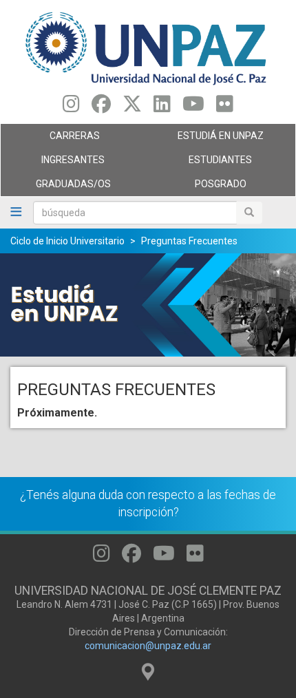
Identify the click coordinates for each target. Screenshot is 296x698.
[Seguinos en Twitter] (132, 107)
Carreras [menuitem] (50, 139)
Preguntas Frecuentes (189, 240)
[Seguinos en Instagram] (71, 107)
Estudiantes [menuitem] (200, 163)
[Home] (148, 47)
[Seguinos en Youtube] (193, 107)
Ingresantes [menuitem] (53, 163)
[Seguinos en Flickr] (224, 107)
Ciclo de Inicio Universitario (67, 240)
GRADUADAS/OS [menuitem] (56, 187)
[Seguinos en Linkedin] (162, 107)
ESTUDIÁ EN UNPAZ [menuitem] (206, 139)
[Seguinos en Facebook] (101, 107)
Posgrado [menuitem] (197, 187)
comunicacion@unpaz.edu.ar (148, 645)
